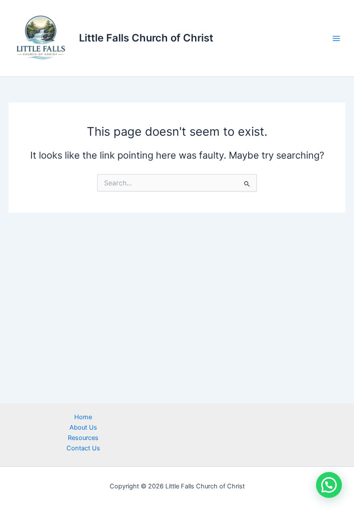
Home (83, 417)
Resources (83, 438)
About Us (83, 427)
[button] (329, 485)
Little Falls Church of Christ (146, 38)
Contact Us (83, 448)
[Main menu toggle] (336, 38)
